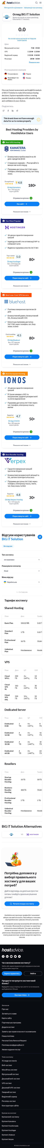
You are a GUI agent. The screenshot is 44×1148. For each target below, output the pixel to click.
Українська (12, 582)
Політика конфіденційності (13, 1045)
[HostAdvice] (11, 2)
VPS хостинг (7, 1083)
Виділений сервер (9, 1097)
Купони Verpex (8, 1139)
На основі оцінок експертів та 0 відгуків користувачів (22, 39)
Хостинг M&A (21, 995)
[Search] (36, 2)
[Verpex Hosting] (15, 461)
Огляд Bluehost (14, 340)
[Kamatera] (15, 149)
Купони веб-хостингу (10, 1117)
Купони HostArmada (10, 1126)
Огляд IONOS (14, 421)
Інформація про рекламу (33, 8)
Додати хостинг (8, 1027)
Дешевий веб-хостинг (11, 1079)
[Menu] (40, 2)
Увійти (33, 973)
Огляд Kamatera (13, 187)
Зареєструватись (12, 973)
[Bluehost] (15, 301)
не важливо (9, 560)
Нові (6, 571)
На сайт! (20, 204)
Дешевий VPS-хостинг (11, 1088)
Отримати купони (22, 198)
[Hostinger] (15, 227)
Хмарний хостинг (9, 1092)
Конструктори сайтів (10, 1105)
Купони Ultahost (8, 1135)
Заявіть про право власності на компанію (19, 1031)
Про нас (5, 1009)
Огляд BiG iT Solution (26, 14)
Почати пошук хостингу (23, 904)
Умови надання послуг (11, 1049)
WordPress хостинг (9, 1070)
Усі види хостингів (9, 1061)
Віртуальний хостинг (10, 1074)
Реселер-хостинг (9, 1101)
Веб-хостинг (7, 1065)
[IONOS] (15, 380)
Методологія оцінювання (13, 8)
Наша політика (8, 1036)
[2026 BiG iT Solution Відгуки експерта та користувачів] (3, 110)
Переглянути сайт (21, 278)
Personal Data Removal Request (14, 1040)
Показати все (34, 62)
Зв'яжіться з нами (9, 1014)
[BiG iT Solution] (7, 17)
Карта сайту (7, 1018)
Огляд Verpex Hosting (14, 499)
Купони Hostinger (9, 1130)
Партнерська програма (11, 1023)
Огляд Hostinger (14, 261)
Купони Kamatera (9, 1121)
